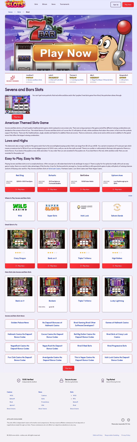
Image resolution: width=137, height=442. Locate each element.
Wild (20, 215)
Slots (36, 4)
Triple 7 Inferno (84, 258)
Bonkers (52, 301)
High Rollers (117, 258)
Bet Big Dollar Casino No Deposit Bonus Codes (84, 335)
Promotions (45, 402)
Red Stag (20, 175)
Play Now (128, 5)
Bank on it (52, 258)
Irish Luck (85, 215)
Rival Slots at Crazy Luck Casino (117, 335)
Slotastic (52, 175)
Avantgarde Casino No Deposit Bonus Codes (52, 358)
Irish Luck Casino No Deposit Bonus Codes (117, 358)
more (130, 196)
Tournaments (64, 4)
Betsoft (12, 399)
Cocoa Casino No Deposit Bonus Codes (52, 335)
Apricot (12, 405)
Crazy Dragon (20, 258)
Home (10, 12)
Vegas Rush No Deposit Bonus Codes (52, 347)
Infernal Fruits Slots (53, 80)
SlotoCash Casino (54, 169)
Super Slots (52, 215)
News (53, 4)
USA (42, 405)
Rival (11, 402)
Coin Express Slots (74, 80)
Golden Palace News (20, 322)
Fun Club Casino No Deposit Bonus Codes (20, 358)
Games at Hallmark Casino (117, 322)
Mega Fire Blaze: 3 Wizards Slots (98, 80)
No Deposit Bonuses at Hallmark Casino (52, 324)
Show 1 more (43, 409)
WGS (11, 395)
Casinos (9, 392)
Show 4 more (11, 409)
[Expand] (71, 395)
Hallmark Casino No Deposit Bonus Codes (20, 335)
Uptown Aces (117, 175)
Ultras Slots (121, 80)
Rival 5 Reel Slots (85, 346)
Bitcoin (44, 4)
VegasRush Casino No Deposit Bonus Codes (20, 347)
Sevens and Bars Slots (31, 80)
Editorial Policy (97, 435)
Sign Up (115, 5)
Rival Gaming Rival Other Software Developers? (85, 324)
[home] (16, 7)
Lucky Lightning (117, 301)
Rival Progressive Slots (117, 346)
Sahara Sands (117, 215)
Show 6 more (74, 409)
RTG (74, 399)
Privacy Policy (125, 435)
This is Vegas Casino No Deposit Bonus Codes (85, 358)
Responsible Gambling (112, 435)
